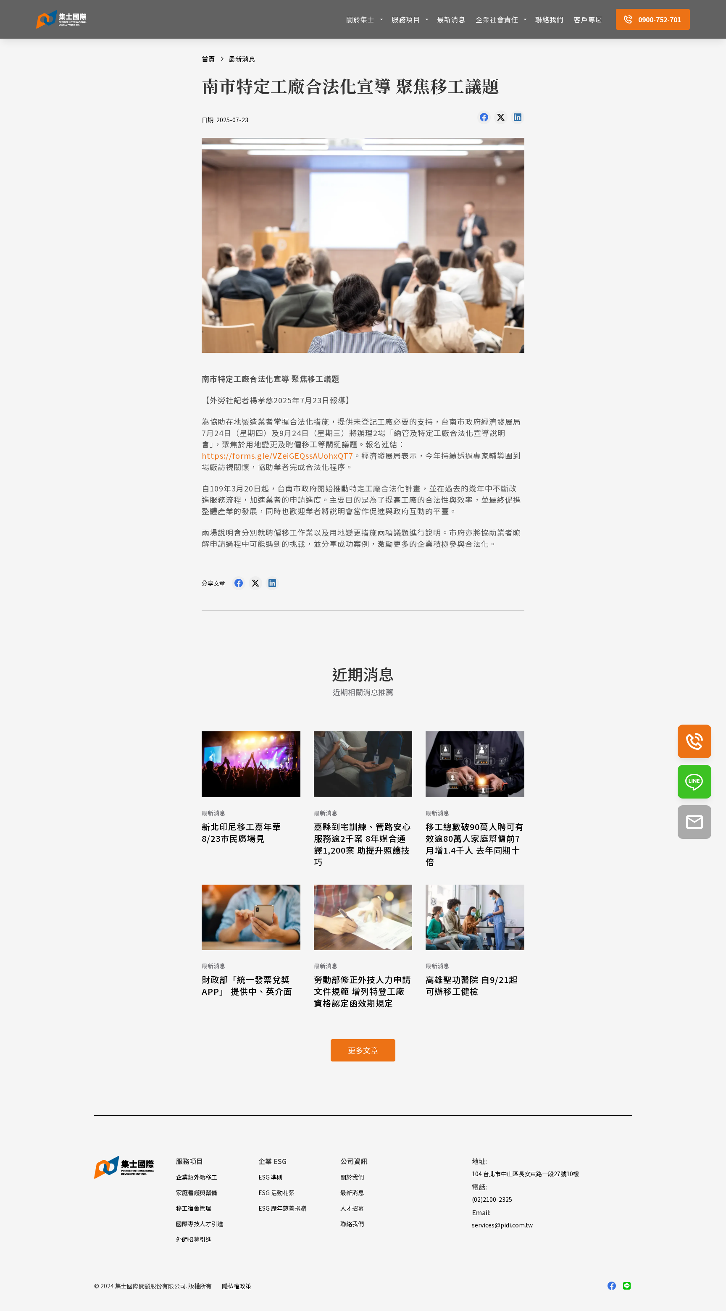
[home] (61, 19)
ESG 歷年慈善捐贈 (282, 1208)
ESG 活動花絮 (276, 1192)
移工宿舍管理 (193, 1208)
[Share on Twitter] (501, 119)
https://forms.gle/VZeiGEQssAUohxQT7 (277, 455)
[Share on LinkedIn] (518, 119)
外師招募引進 (193, 1239)
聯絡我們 (549, 19)
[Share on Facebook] (484, 119)
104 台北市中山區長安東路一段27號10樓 (525, 1173)
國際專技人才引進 (199, 1223)
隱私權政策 (236, 1286)
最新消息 (451, 19)
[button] (365, 19)
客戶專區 (588, 19)
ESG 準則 (270, 1177)
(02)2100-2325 (492, 1199)
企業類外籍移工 (196, 1177)
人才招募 (352, 1208)
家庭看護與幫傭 (196, 1192)
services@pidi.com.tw (502, 1225)
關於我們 (352, 1177)
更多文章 (363, 1050)
